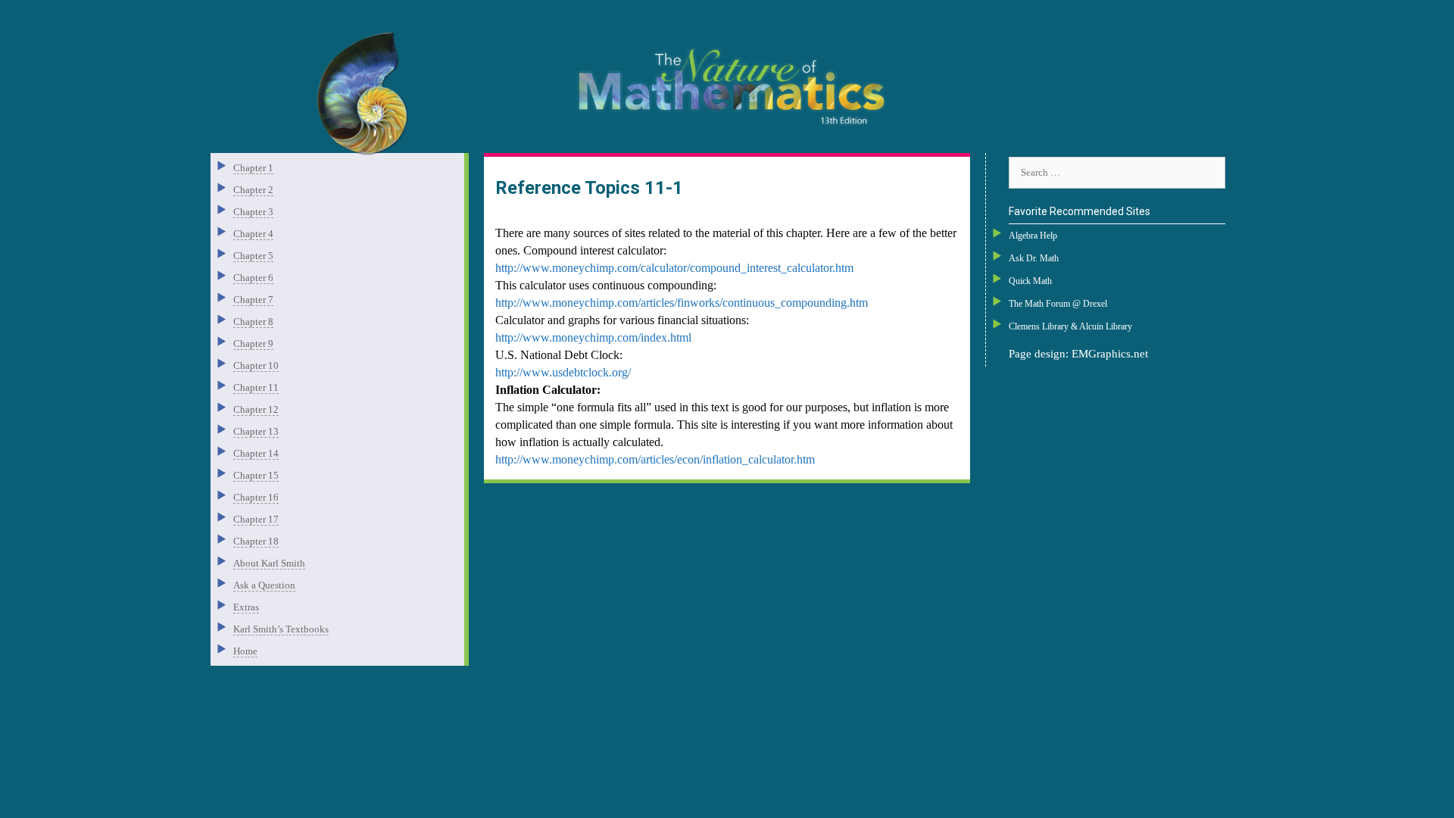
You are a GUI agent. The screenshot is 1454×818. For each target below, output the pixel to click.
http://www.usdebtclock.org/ (563, 372)
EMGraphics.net (1110, 354)
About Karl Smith (269, 563)
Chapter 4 (253, 233)
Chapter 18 (256, 541)
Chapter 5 (253, 255)
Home (245, 651)
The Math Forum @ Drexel (1058, 303)
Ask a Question (264, 585)
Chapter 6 (253, 277)
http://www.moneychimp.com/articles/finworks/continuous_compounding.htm (681, 302)
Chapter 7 (253, 299)
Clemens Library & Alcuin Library (1070, 326)
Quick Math (1030, 281)
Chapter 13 (256, 431)
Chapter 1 (253, 167)
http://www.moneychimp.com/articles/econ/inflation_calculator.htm (655, 459)
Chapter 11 (256, 387)
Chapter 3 (253, 211)
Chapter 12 (256, 409)
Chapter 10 (256, 365)
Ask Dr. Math (1034, 258)
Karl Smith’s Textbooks (281, 629)
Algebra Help (1033, 235)
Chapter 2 (253, 189)
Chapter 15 (256, 475)
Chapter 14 (256, 453)
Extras (246, 607)
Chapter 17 (256, 519)
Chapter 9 (253, 343)
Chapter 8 (253, 321)
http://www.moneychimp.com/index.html (593, 337)
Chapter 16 (256, 497)
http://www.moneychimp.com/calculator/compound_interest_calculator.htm (674, 267)
